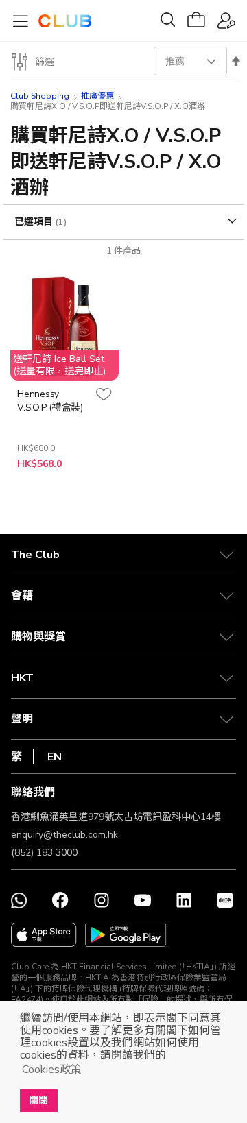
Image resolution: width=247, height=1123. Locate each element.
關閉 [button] (38, 1100)
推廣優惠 (97, 95)
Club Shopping (39, 95)
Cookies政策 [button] (52, 1069)
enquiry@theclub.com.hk (64, 834)
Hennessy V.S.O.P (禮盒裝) (50, 400)
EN (54, 756)
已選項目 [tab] (35, 221)
